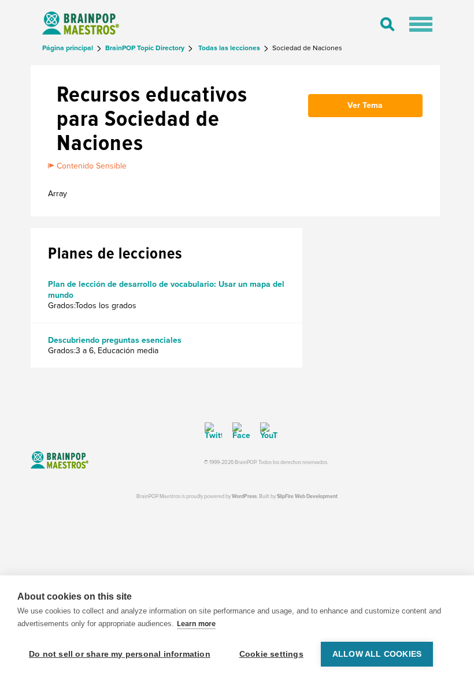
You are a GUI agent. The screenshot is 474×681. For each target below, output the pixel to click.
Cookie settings (271, 654)
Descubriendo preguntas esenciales (115, 340)
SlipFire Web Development (307, 496)
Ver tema (365, 105)
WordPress (244, 496)
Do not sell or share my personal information (119, 654)
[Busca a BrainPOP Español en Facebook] (237, 431)
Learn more (196, 623)
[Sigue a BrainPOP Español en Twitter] (213, 431)
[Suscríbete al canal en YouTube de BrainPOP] (264, 431)
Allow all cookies (376, 654)
